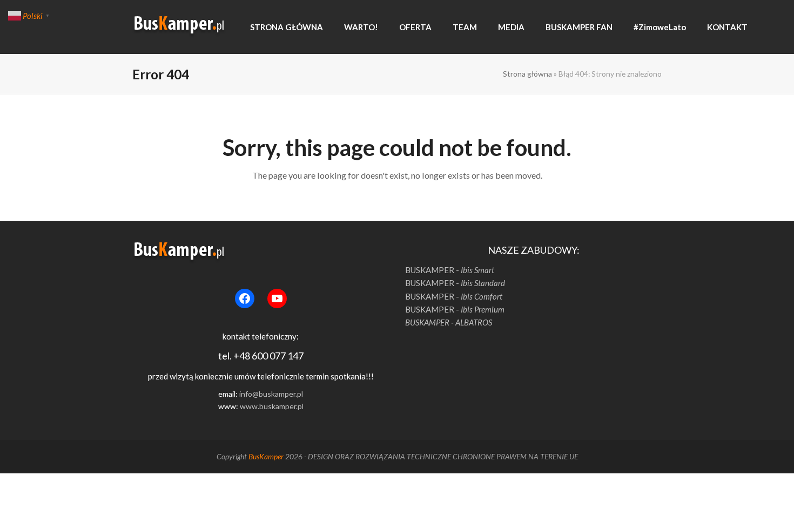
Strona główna (527, 73)
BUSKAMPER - (449, 270)
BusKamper (266, 456)
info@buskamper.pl (271, 393)
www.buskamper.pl (272, 406)
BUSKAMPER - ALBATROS (448, 322)
